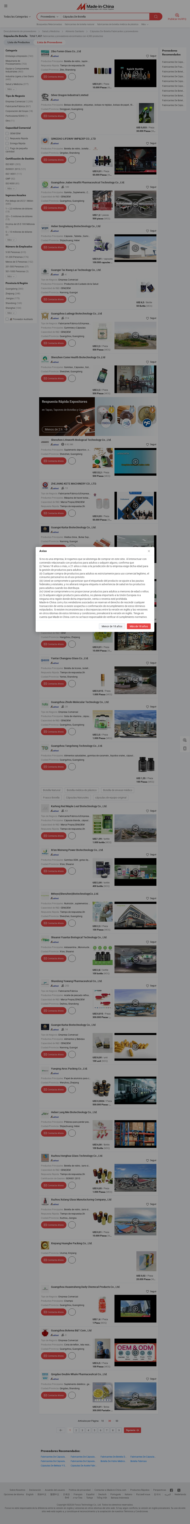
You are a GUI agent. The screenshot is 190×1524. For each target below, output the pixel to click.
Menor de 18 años (112, 626)
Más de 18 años (139, 626)
